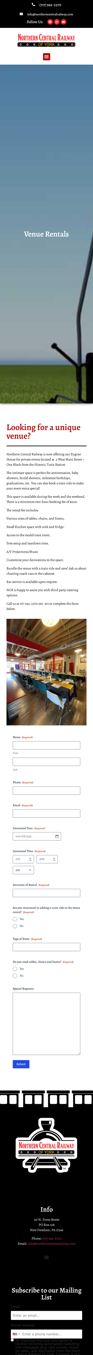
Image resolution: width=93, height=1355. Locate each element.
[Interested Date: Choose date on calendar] (57, 836)
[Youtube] (63, 22)
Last (15, 769)
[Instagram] (57, 22)
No (21, 926)
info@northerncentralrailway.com (50, 14)
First (15, 753)
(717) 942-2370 (50, 4)
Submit (21, 1064)
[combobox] (16, 1334)
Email (15, 1306)
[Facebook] (50, 22)
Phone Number (23, 1325)
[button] (46, 56)
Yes (22, 919)
